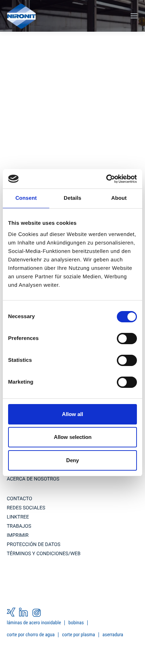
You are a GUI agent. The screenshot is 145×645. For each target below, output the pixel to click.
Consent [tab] (26, 198)
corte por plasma (78, 634)
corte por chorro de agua (31, 634)
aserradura (112, 634)
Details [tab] (72, 198)
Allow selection (73, 437)
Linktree (18, 517)
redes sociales (26, 508)
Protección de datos (33, 544)
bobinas (76, 622)
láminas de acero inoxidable (34, 622)
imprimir (18, 535)
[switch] (127, 338)
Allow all (72, 414)
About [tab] (119, 198)
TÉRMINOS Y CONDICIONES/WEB (44, 554)
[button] (133, 16)
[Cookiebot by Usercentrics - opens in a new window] (106, 179)
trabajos (19, 526)
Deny (72, 460)
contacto (19, 499)
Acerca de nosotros (33, 479)
